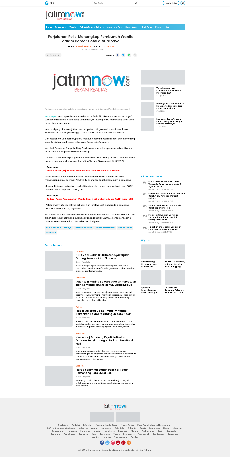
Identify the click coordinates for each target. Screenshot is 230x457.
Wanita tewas (125, 227)
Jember (95, 437)
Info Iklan (87, 425)
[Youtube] (118, 442)
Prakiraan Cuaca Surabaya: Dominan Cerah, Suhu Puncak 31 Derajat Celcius (166, 196)
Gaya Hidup (131, 27)
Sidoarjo (132, 428)
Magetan (177, 428)
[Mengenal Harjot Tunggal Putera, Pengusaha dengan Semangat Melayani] (147, 124)
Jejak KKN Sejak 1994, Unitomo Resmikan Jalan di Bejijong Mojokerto (175, 264)
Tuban (116, 434)
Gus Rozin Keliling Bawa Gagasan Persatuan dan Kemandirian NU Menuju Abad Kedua (106, 283)
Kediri (160, 431)
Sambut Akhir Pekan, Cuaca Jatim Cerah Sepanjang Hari (165, 206)
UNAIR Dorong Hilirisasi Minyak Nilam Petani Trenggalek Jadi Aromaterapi (149, 264)
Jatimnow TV (113, 27)
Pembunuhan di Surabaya (58, 227)
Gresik (143, 428)
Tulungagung (120, 437)
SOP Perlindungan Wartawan (61, 428)
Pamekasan (69, 434)
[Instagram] (113, 442)
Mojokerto (109, 431)
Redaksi (76, 425)
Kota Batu (119, 428)
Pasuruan (123, 431)
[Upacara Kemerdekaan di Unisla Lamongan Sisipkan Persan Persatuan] (151, 277)
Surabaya (51, 232)
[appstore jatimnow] (128, 417)
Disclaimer (63, 425)
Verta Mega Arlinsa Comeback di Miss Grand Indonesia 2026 (168, 90)
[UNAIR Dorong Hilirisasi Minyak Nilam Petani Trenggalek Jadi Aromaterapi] (151, 251)
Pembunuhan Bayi (83, 227)
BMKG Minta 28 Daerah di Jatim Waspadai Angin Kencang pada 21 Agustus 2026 (165, 184)
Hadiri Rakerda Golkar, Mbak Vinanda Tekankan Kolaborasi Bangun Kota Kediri (104, 312)
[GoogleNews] (123, 442)
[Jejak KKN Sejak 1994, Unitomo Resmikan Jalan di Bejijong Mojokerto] (175, 251)
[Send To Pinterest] (135, 55)
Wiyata (73, 27)
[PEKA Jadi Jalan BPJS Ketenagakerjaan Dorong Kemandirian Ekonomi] (59, 261)
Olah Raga (147, 27)
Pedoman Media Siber (106, 425)
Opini (168, 27)
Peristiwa (59, 27)
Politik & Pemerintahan (91, 27)
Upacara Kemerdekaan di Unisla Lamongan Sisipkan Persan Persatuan (149, 290)
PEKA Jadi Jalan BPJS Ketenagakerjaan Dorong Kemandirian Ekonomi (102, 256)
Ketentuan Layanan (88, 428)
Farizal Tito (108, 46)
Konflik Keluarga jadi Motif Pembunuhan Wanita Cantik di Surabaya (83, 170)
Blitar (94, 434)
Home (49, 27)
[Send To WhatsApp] (129, 55)
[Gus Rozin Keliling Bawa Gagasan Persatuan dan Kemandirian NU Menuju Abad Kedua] (59, 289)
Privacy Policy (127, 425)
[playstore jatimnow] (102, 417)
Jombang (72, 431)
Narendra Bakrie (83, 46)
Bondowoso (159, 434)
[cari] (135, 3)
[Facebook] (102, 442)
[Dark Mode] (182, 3)
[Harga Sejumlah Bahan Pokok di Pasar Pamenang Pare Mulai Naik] (59, 376)
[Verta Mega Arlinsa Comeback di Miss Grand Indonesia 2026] (147, 93)
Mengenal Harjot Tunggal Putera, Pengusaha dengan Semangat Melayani (169, 121)
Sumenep (83, 434)
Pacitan (135, 437)
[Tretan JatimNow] (163, 77)
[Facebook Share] (118, 55)
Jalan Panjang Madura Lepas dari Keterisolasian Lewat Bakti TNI (164, 228)
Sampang (55, 434)
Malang (134, 431)
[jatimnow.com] (65, 15)
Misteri (158, 27)
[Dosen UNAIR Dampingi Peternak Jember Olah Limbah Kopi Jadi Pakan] (175, 277)
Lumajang (105, 434)
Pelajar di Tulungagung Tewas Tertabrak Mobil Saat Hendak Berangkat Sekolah (163, 217)
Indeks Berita (171, 3)
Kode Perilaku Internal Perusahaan (154, 425)
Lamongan (154, 428)
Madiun (97, 431)
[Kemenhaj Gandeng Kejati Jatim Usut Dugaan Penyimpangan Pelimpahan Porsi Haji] (59, 346)
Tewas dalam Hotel (105, 227)
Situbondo (173, 434)
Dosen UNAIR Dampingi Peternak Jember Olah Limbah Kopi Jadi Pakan (175, 290)
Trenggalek (143, 434)
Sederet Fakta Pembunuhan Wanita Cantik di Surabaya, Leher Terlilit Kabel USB (90, 199)
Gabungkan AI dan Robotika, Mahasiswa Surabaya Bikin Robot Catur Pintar (170, 106)
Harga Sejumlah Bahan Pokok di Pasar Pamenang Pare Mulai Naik (102, 371)
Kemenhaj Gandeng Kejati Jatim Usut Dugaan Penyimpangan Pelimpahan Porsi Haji (104, 340)
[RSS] (129, 442)
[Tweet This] (123, 55)
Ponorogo (85, 431)
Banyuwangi (58, 431)
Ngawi (166, 428)
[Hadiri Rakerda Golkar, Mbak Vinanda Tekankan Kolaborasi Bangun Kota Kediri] (59, 317)
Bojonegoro (129, 434)
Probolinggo (148, 431)
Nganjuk (107, 437)
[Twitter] (107, 442)
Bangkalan (172, 431)
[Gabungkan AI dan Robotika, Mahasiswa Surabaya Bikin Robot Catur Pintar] (147, 109)
